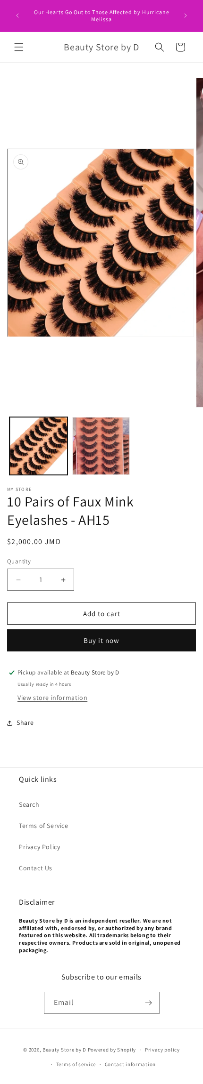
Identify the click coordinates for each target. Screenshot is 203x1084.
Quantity (19, 561)
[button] (18, 47)
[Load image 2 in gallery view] (101, 446)
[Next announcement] (185, 15)
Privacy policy (162, 1049)
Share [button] (25, 722)
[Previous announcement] (17, 15)
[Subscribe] (148, 1003)
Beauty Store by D (64, 1049)
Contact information (130, 1064)
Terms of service (76, 1064)
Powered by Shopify (112, 1049)
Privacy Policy (39, 847)
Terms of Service (43, 825)
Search (29, 804)
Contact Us (35, 868)
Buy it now (101, 640)
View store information (52, 697)
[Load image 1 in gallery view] (38, 446)
